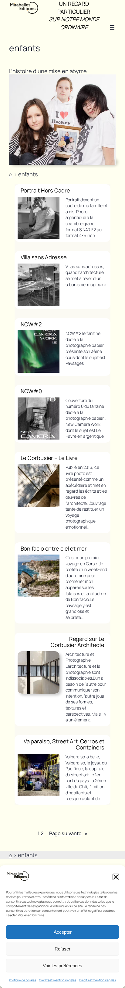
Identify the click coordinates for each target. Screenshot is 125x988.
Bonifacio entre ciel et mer (54, 548)
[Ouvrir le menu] (112, 27)
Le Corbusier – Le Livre (49, 458)
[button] (116, 877)
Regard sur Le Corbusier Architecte (77, 642)
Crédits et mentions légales (57, 980)
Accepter (63, 932)
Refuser (62, 948)
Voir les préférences (62, 965)
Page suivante (68, 833)
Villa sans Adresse (44, 257)
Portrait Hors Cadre (45, 190)
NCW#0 (31, 391)
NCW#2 (31, 324)
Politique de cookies (22, 980)
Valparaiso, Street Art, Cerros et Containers (64, 744)
